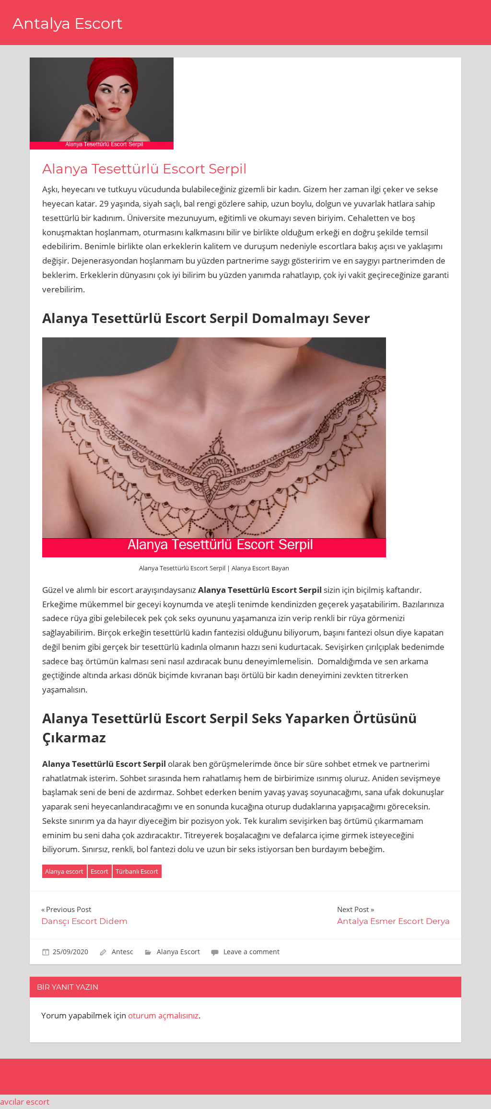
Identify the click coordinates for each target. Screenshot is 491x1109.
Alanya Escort (178, 951)
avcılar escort (24, 1101)
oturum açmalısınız (163, 1015)
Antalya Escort (67, 23)
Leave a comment (251, 951)
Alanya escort (64, 871)
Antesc (122, 951)
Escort (99, 871)
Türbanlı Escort (137, 871)
